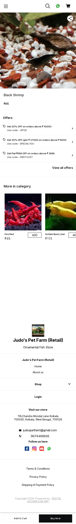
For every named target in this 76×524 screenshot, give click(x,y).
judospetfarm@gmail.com (40, 430)
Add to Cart (20, 518)
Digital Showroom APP (44, 500)
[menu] (6, 6)
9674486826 (40, 436)
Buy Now (56, 518)
